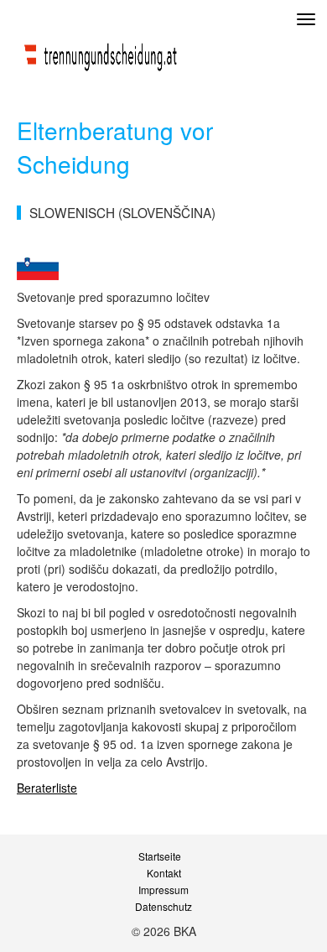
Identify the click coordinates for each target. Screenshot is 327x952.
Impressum (163, 890)
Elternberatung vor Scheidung (115, 146)
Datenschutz (163, 907)
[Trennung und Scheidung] (100, 52)
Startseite (159, 856)
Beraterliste (47, 787)
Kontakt (164, 873)
